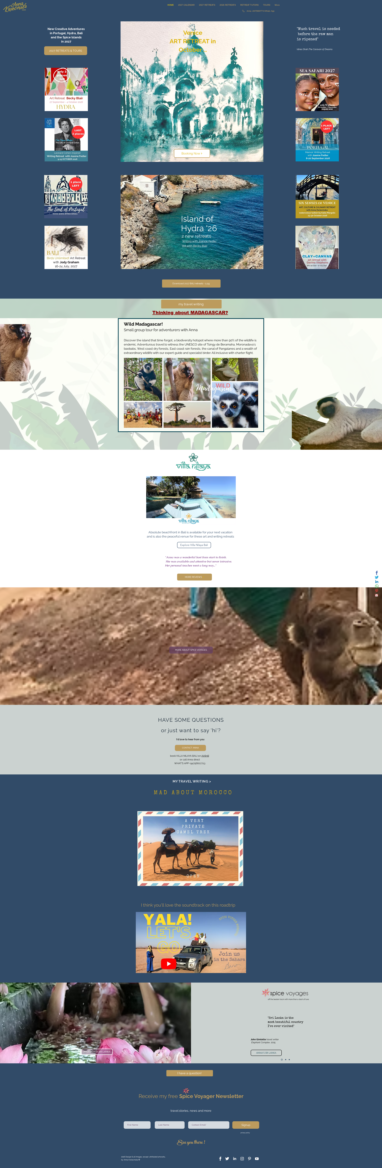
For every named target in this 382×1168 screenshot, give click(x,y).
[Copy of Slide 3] (285, 1059)
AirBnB (205, 755)
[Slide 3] (281, 1059)
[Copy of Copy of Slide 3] (289, 1059)
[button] (207, 5)
